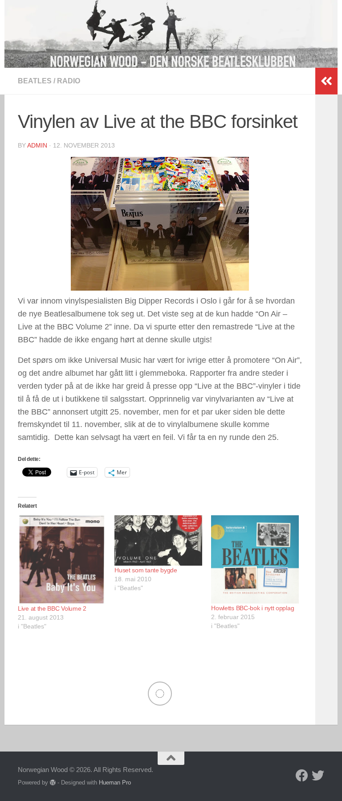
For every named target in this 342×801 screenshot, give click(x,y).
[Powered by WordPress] (53, 782)
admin (37, 145)
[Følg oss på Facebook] (302, 775)
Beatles (35, 81)
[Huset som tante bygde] (158, 540)
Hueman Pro (115, 782)
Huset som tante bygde (145, 570)
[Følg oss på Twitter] (318, 775)
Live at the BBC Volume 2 (52, 608)
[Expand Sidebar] (326, 81)
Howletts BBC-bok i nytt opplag (252, 608)
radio (68, 81)
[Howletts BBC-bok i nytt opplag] (255, 559)
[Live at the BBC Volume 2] (62, 559)
